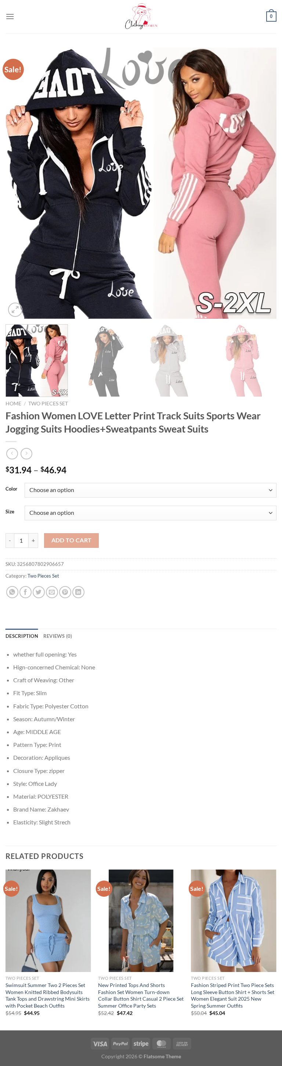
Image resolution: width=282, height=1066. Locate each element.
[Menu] (10, 16)
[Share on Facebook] (25, 592)
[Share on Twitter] (39, 592)
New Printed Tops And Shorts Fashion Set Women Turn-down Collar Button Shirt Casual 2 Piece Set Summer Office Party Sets (141, 995)
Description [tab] (22, 636)
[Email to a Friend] (52, 592)
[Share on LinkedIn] (78, 592)
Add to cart (71, 540)
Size (10, 511)
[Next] (261, 183)
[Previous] (20, 183)
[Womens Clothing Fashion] (141, 16)
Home (13, 403)
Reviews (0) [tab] (57, 636)
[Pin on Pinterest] (65, 592)
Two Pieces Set (48, 403)
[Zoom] (15, 310)
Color (11, 489)
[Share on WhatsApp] (12, 592)
